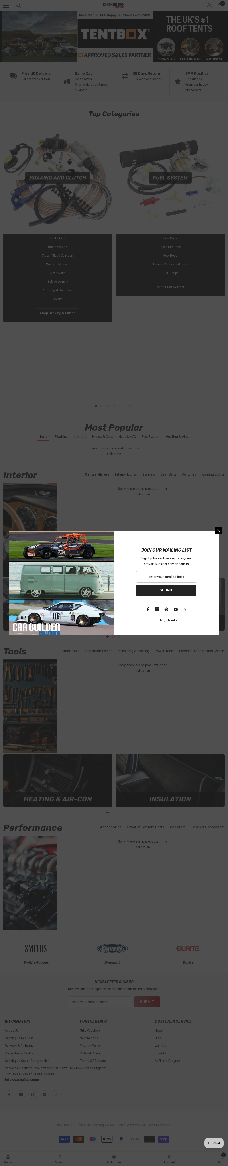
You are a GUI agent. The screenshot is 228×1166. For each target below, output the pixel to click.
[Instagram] (157, 609)
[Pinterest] (166, 609)
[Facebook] (147, 609)
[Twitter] (185, 609)
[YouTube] (175, 609)
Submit (166, 590)
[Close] (218, 530)
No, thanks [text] (169, 620)
